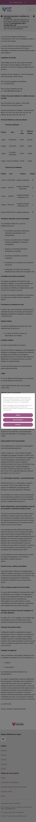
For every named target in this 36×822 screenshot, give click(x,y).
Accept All (18, 424)
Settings (18, 415)
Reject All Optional (18, 420)
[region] (18, 411)
